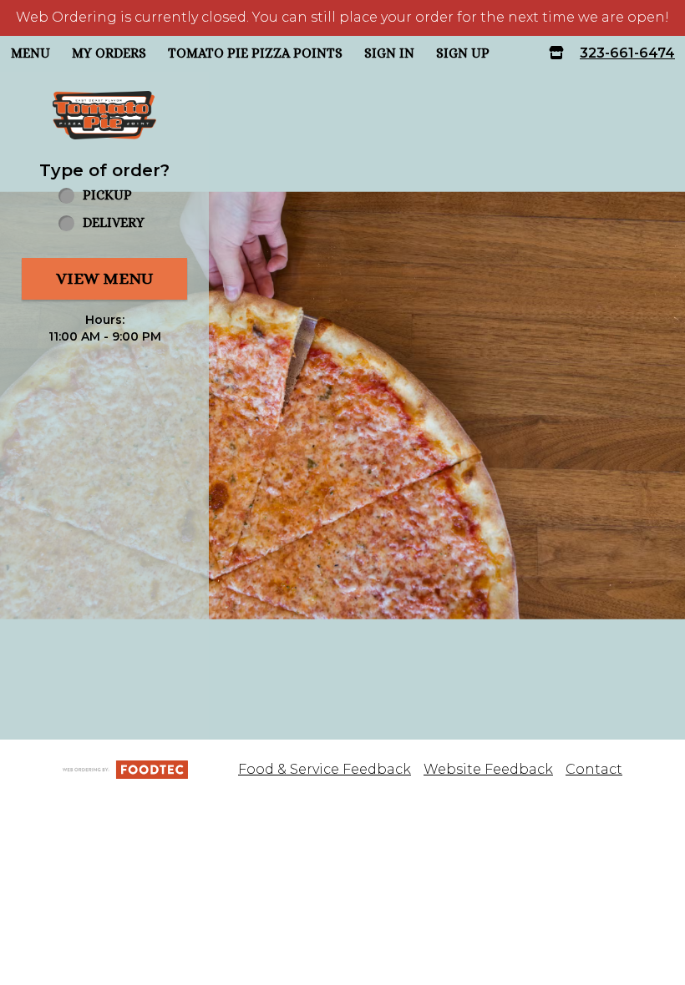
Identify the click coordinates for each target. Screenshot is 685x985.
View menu (104, 278)
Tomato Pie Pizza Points (255, 53)
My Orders (109, 53)
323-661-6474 (627, 53)
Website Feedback (488, 769)
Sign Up (463, 53)
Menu (30, 53)
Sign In (389, 53)
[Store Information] (556, 54)
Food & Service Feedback (324, 769)
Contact (594, 769)
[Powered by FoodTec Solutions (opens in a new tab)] (125, 769)
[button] (104, 115)
